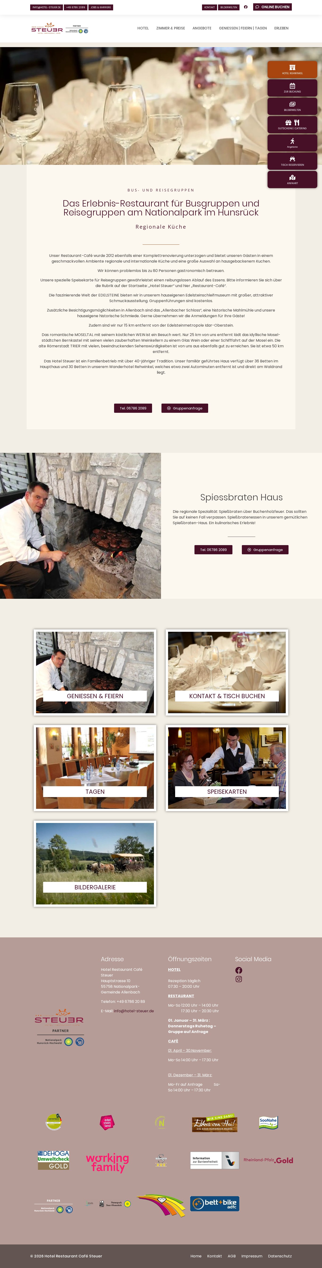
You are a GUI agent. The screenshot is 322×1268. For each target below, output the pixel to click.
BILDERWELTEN (228, 7)
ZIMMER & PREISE (170, 28)
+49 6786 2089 (75, 7)
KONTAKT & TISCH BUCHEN (227, 696)
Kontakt (214, 1256)
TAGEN (95, 792)
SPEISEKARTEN (227, 792)
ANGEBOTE (202, 28)
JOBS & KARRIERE (101, 7)
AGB (232, 1256)
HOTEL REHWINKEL (292, 73)
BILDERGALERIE (95, 887)
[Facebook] (238, 970)
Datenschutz (280, 1256)
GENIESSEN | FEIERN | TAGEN (243, 28)
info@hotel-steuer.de (47, 7)
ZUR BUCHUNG (292, 91)
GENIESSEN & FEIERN (95, 696)
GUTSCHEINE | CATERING (292, 128)
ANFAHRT (292, 183)
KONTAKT (209, 7)
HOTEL (143, 28)
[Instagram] (238, 979)
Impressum (251, 1256)
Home (196, 1256)
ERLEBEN (281, 28)
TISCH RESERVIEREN (292, 165)
